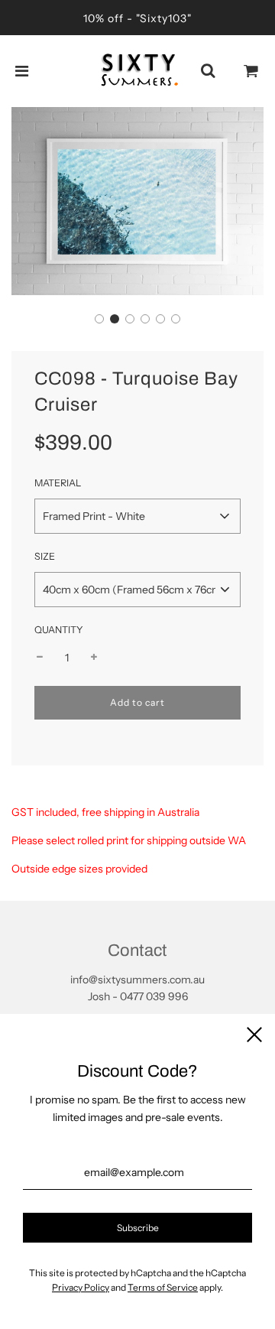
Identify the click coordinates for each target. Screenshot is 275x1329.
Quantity (58, 629)
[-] (39, 657)
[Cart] (251, 71)
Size (44, 556)
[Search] (208, 71)
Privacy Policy (80, 1287)
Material (57, 483)
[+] (94, 657)
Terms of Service (163, 1287)
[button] (99, 318)
